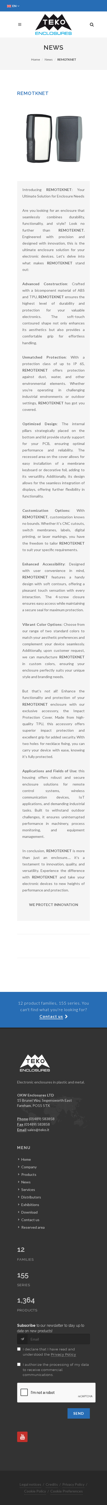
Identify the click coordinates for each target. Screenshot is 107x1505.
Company (29, 1167)
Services (28, 1189)
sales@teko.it (38, 1129)
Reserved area (33, 1227)
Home (35, 59)
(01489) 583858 (42, 1119)
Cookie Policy (35, 1491)
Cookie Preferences (66, 1491)
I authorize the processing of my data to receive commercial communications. (56, 1370)
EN (14, 6)
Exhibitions (30, 1204)
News (49, 59)
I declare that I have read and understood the (49, 1351)
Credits (52, 1484)
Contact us (30, 1219)
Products (28, 1174)
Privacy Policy (63, 1354)
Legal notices (30, 1484)
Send (78, 1413)
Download (29, 1212)
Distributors (31, 1197)
